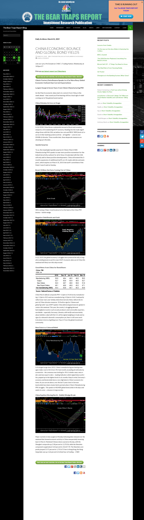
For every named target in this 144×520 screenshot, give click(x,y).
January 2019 (7, 185)
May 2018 (6, 200)
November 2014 (7, 270)
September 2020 (8, 149)
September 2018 (8, 192)
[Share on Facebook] (66, 466)
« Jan (5, 63)
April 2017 (6, 233)
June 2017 (6, 228)
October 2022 (7, 104)
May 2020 (6, 159)
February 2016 (7, 265)
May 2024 (6, 84)
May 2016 (6, 260)
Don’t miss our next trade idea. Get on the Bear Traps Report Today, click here (59, 77)
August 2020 (6, 152)
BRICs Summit (102, 55)
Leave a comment (43, 58)
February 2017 (7, 238)
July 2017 (6, 225)
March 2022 (6, 114)
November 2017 (7, 215)
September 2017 (8, 220)
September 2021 (8, 124)
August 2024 (6, 81)
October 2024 (7, 79)
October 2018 (7, 190)
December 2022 (7, 101)
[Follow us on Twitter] (78, 473)
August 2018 (6, 195)
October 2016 (7, 248)
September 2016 (8, 250)
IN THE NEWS (76, 27)
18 (4, 57)
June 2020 (6, 157)
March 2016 (6, 263)
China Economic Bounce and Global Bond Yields (58, 50)
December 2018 (7, 187)
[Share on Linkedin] (78, 466)
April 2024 (6, 86)
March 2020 (6, 165)
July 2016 (6, 255)
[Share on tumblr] (81, 466)
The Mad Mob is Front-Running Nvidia (109, 68)
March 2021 (6, 137)
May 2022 (6, 112)
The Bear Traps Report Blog (15, 28)
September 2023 (8, 94)
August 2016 (6, 253)
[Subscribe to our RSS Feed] (81, 473)
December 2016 (7, 243)
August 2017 (6, 223)
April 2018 (6, 202)
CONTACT (117, 27)
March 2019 (6, 182)
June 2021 (6, 132)
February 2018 (7, 207)
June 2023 (6, 99)
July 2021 (6, 129)
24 (19, 57)
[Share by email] (84, 466)
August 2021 (6, 127)
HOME (51, 27)
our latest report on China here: (53, 71)
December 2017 (7, 212)
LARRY (98, 27)
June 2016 (6, 258)
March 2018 (6, 205)
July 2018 (6, 197)
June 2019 (6, 177)
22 (14, 57)
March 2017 (6, 235)
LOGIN (124, 27)
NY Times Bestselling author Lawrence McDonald (66, 56)
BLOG (84, 27)
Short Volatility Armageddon (112, 103)
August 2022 (6, 109)
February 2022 (7, 117)
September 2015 (8, 268)
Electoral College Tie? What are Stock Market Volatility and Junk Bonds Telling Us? (112, 97)
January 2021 (7, 142)
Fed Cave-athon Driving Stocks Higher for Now (112, 91)
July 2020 (6, 154)
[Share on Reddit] (75, 466)
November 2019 (7, 167)
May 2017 (6, 230)
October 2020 (7, 147)
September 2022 (8, 107)
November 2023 (7, 91)
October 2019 (7, 170)
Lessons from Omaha (104, 45)
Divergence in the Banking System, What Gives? (113, 75)
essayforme (101, 95)
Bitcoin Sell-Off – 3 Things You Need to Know (112, 64)
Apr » (18, 63)
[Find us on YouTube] (84, 473)
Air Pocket (100, 72)
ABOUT (68, 27)
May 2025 (6, 74)
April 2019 (6, 180)
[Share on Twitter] (69, 466)
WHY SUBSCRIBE (107, 27)
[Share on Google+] (72, 466)
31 (19, 60)
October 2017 (7, 217)
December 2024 (7, 76)
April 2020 (6, 162)
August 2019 (6, 172)
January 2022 (7, 119)
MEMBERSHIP (60, 27)
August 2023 (6, 96)
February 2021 (7, 139)
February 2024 (7, 89)
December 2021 (7, 122)
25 (4, 60)
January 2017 (7, 240)
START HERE (127, 16)
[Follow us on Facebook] (75, 473)
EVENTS (91, 27)
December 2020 (7, 144)
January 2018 (7, 210)
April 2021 (6, 134)
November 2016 (7, 245)
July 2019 (6, 175)
